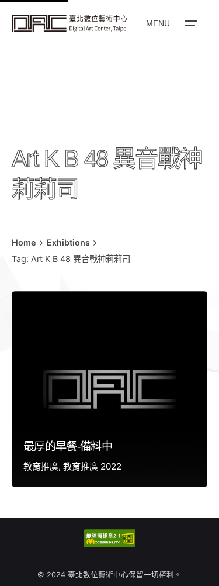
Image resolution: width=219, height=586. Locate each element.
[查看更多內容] (69, 23)
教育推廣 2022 (92, 466)
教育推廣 (40, 466)
